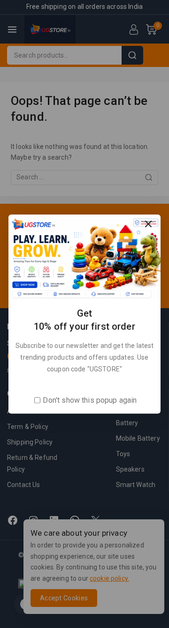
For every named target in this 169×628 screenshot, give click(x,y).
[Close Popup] (148, 224)
